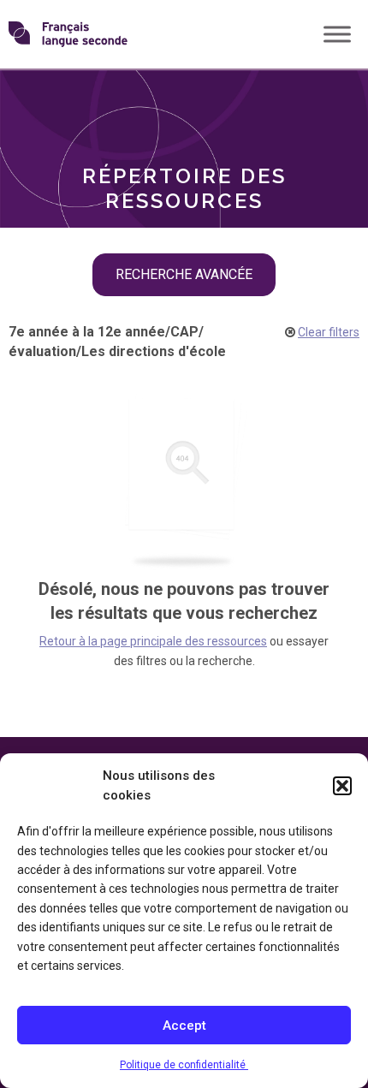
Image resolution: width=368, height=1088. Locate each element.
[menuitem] (184, 99)
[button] (342, 785)
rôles (51, 99)
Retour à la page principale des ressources (153, 641)
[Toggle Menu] (337, 34)
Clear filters (328, 332)
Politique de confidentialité (184, 1065)
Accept (184, 1025)
